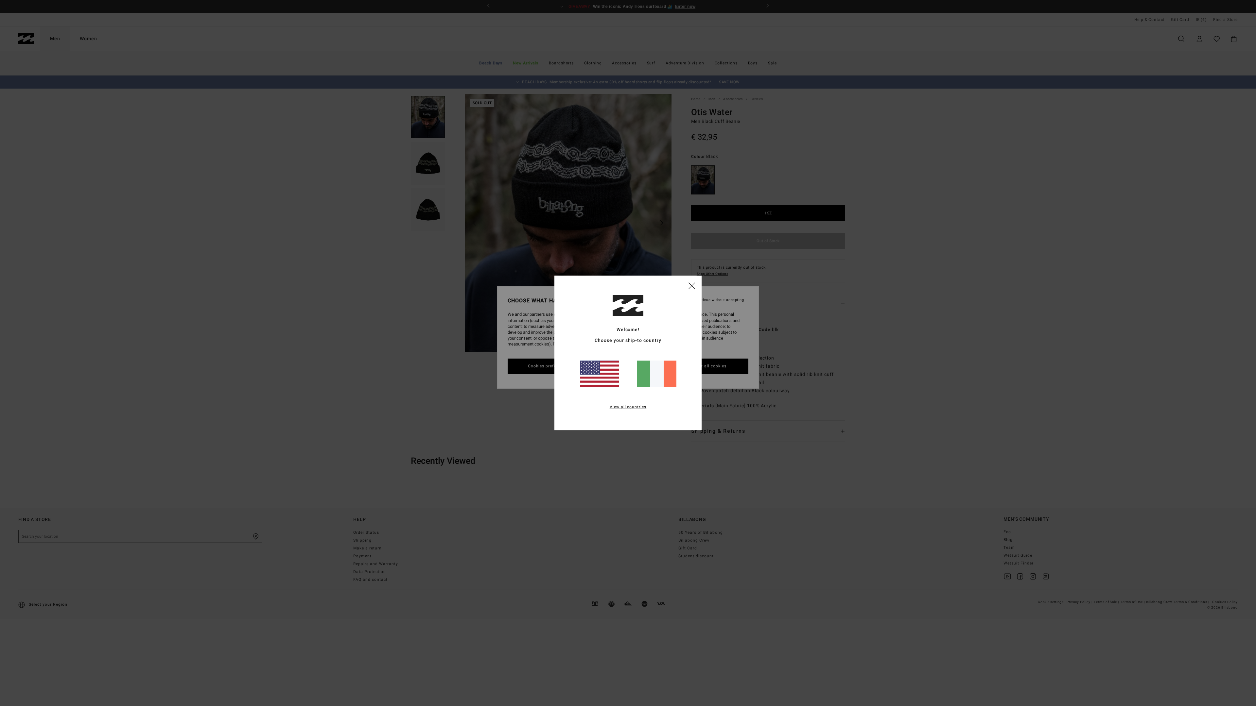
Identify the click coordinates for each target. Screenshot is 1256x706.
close (692, 285)
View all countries (628, 407)
